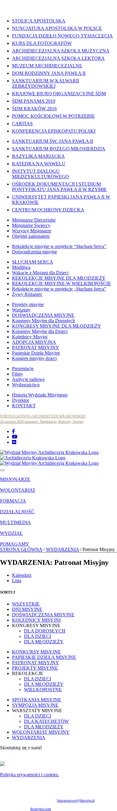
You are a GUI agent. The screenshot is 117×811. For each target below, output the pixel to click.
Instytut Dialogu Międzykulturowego (40, 174)
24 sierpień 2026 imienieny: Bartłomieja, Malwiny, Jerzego (41, 422)
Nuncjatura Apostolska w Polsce (57, 28)
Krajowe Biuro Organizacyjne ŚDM (59, 93)
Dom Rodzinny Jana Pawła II (49, 73)
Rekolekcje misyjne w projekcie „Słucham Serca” (59, 288)
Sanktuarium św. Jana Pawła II (52, 141)
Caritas (22, 123)
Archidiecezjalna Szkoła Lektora (58, 58)
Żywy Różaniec (27, 294)
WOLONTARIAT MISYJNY (41, 732)
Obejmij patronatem (31, 236)
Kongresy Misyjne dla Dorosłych (43, 320)
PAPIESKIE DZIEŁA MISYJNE (44, 657)
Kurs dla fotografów (42, 43)
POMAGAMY (14, 544)
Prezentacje (23, 368)
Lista (16, 580)
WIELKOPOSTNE (43, 689)
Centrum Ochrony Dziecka (48, 209)
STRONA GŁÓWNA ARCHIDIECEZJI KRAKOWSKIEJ (43, 416)
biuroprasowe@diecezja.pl (75, 800)
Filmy (17, 373)
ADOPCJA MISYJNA (34, 342)
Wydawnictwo (26, 384)
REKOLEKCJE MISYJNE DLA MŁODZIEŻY (59, 278)
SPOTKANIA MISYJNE (36, 699)
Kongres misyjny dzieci (34, 358)
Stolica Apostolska (38, 20)
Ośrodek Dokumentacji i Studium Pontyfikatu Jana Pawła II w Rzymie (59, 186)
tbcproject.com (40, 809)
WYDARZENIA (62, 549)
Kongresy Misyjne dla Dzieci (40, 331)
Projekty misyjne (28, 304)
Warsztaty (21, 309)
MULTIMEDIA (15, 522)
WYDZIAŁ (11, 533)
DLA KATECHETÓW (46, 721)
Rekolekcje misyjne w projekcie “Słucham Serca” (59, 246)
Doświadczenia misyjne (34, 251)
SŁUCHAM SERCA (32, 261)
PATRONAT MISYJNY (35, 347)
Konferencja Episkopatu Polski (53, 131)
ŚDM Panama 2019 (33, 101)
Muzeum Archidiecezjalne (47, 65)
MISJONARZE (15, 479)
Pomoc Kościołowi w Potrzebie (53, 116)
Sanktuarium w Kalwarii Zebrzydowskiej (45, 83)
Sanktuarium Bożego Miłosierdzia (58, 148)
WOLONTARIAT (17, 490)
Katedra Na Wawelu (38, 163)
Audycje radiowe (28, 379)
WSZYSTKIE (26, 603)
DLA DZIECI (37, 636)
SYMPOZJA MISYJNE (35, 705)
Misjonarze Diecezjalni (34, 220)
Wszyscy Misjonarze (31, 230)
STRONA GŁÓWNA (21, 549)
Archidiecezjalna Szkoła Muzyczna (61, 50)
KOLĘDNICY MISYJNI (36, 620)
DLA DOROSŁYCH (44, 630)
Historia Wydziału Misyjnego (40, 394)
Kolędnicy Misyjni (29, 336)
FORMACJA (13, 500)
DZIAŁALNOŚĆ (17, 511)
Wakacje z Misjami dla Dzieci (40, 272)
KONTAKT (24, 405)
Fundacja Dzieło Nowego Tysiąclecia (62, 35)
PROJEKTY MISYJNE (35, 668)
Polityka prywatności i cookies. (29, 774)
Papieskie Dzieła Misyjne (36, 352)
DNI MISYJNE (27, 609)
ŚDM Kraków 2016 (34, 108)
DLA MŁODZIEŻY (44, 641)
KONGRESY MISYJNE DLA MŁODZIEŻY (56, 326)
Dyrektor (20, 400)
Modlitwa (21, 267)
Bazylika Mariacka (38, 156)
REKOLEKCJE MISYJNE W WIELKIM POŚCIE (61, 283)
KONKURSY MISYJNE (36, 651)
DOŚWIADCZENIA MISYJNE (43, 315)
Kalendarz (22, 575)
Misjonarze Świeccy (31, 225)
